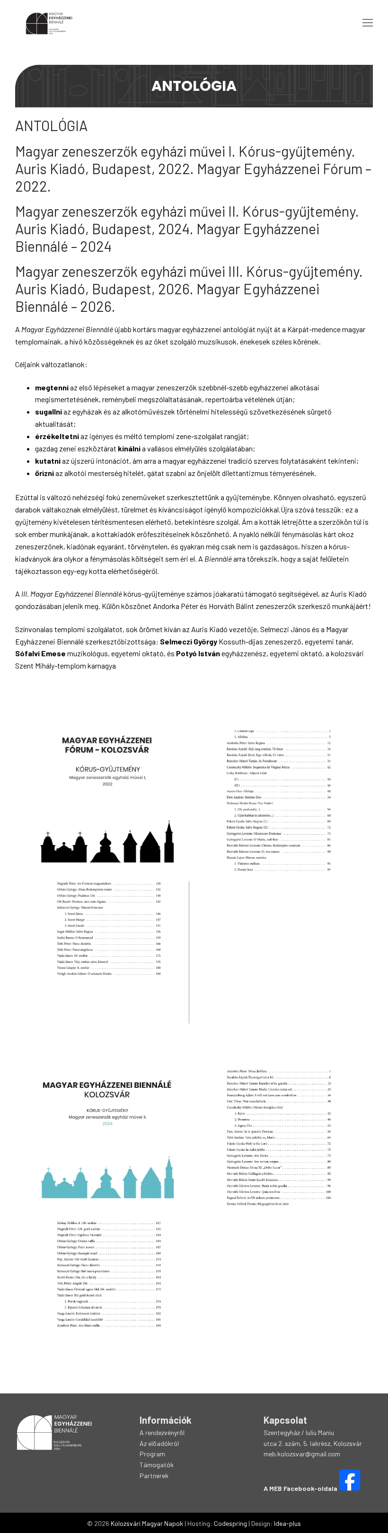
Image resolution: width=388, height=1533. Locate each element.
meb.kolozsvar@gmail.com (302, 1454)
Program (152, 1454)
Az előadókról (159, 1443)
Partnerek (154, 1475)
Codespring (230, 1523)
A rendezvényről (162, 1432)
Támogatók (157, 1465)
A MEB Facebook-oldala (300, 1488)
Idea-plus (287, 1523)
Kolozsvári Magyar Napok (147, 1523)
